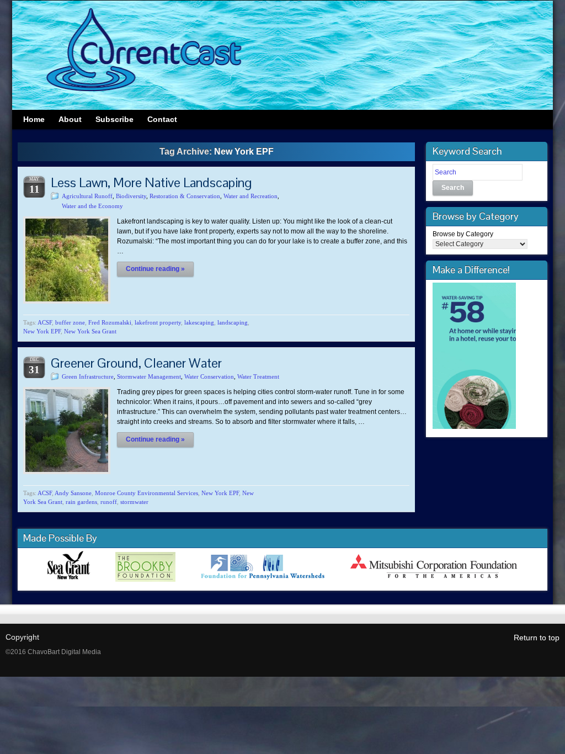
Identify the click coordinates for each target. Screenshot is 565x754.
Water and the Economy (92, 206)
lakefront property (158, 322)
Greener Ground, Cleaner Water (136, 362)
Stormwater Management (149, 376)
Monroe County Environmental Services (146, 493)
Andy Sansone (73, 493)
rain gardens (81, 501)
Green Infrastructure (88, 376)
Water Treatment (258, 376)
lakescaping (199, 322)
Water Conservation (209, 376)
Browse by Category (463, 234)
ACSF (45, 322)
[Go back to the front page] (282, 55)
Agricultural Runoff (87, 196)
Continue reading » (155, 269)
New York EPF (42, 331)
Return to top (536, 637)
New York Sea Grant (90, 331)
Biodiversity (131, 196)
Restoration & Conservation (185, 196)
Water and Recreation (250, 196)
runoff (108, 501)
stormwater (134, 501)
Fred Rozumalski (109, 322)
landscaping (232, 322)
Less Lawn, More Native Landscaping (151, 182)
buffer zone (70, 322)
